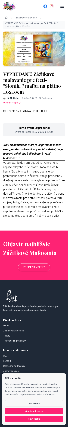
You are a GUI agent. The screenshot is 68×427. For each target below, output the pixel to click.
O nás (6, 325)
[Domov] (18, 6)
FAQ (5, 356)
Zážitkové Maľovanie (13, 330)
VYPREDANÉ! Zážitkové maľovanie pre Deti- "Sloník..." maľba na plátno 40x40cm (31, 25)
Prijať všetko (34, 419)
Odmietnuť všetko (34, 411)
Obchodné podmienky (14, 366)
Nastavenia (34, 403)
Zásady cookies (11, 371)
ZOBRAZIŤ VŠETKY (34, 267)
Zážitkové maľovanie (26, 17)
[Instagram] (51, 6)
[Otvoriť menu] (62, 6)
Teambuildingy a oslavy (14, 340)
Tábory (6, 335)
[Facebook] (45, 6)
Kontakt (7, 361)
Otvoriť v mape (10, 102)
